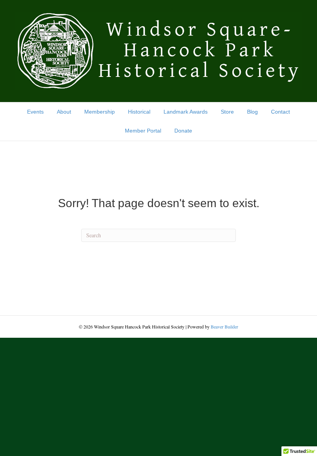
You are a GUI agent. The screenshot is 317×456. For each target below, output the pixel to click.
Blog (252, 112)
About (64, 112)
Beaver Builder (224, 326)
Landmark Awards (186, 112)
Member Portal (143, 131)
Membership (99, 112)
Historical (139, 112)
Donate (183, 131)
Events (35, 112)
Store (227, 112)
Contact (280, 112)
